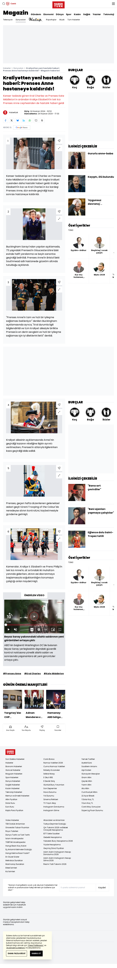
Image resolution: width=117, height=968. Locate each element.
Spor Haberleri (11, 777)
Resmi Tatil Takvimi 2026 (54, 864)
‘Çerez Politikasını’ (36, 945)
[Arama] (3, 3)
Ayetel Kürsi (87, 762)
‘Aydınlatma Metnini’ (15, 947)
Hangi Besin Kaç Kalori (15, 846)
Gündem (36, 14)
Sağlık (86, 14)
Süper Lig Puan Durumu (92, 810)
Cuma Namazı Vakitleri (54, 766)
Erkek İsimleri (11, 867)
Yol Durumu (48, 795)
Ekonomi (48, 14)
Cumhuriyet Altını (89, 792)
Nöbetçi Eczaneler (51, 770)
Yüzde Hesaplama (52, 844)
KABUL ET (36, 953)
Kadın (77, 14)
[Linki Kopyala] (42, 120)
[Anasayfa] (10, 752)
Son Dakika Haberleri (14, 759)
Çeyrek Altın (87, 781)
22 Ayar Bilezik (88, 795)
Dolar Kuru (10, 803)
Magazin (15, 13)
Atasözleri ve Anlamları (54, 820)
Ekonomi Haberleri (13, 766)
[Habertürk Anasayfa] (58, 4)
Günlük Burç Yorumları (53, 784)
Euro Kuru (9, 806)
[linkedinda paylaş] (23, 120)
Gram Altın (86, 777)
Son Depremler (50, 788)
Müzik (61, 19)
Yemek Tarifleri (88, 759)
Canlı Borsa (48, 759)
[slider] (34, 625)
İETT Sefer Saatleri (51, 833)
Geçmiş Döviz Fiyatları (53, 848)
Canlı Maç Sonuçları (91, 806)
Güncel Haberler (12, 770)
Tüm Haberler (73, 19)
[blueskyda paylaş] (17, 120)
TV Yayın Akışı (49, 803)
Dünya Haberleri (12, 781)
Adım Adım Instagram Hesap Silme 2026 (57, 859)
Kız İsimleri (10, 871)
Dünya (60, 14)
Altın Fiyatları (11, 799)
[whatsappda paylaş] (29, 120)
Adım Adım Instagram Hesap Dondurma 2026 (57, 853)
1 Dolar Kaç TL (88, 799)
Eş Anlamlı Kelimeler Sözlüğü (18, 849)
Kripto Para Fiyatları (14, 810)
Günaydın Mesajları (91, 773)
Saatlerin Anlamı (89, 766)
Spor (68, 14)
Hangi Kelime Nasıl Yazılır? (17, 853)
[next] (63, 705)
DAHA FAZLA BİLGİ (16, 953)
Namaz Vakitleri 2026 (53, 762)
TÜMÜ (70, 230)
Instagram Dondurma (53, 806)
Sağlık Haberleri (12, 784)
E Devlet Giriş (49, 781)
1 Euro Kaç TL (87, 803)
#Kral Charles (32, 673)
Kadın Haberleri (12, 788)
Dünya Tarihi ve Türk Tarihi (17, 835)
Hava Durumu (49, 792)
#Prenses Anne (12, 673)
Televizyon (8, 19)
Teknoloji (108, 14)
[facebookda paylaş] (5, 120)
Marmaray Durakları (14, 864)
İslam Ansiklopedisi (14, 838)
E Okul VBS (48, 777)
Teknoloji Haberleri (13, 792)
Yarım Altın (86, 784)
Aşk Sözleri (86, 770)
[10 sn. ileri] (59, 615)
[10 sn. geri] (10, 615)
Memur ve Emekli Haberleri (17, 795)
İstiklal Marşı (49, 773)
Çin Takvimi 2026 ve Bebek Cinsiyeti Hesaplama (55, 828)
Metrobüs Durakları (14, 860)
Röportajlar (51, 19)
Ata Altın (85, 788)
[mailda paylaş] (36, 120)
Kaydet (102, 887)
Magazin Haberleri (13, 773)
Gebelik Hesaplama (52, 837)
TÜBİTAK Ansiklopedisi (15, 842)
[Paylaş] (59, 141)
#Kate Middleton (54, 673)
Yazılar (97, 14)
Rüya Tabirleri (11, 831)
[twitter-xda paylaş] (11, 120)
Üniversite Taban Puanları (17, 827)
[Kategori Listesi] (113, 3)
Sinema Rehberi (50, 799)
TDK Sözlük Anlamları (15, 824)
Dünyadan (21, 19)
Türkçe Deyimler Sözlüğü (54, 824)
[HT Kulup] (36, 19)
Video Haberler (12, 820)
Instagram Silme (51, 810)
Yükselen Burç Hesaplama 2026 (58, 841)
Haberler (7, 68)
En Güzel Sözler (12, 856)
